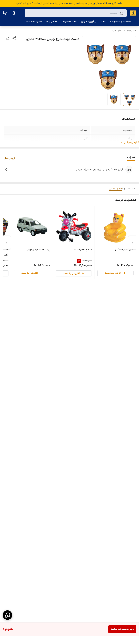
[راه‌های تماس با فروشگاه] (7, 615)
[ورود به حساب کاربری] (13, 13)
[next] (7, 242)
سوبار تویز (131, 30)
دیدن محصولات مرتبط (122, 629)
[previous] (132, 242)
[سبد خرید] (5, 13)
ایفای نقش (117, 30)
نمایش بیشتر (131, 142)
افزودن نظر (10, 158)
